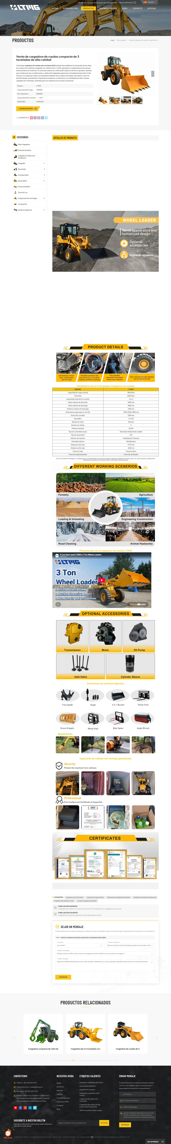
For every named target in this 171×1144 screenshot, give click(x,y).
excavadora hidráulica (88, 1086)
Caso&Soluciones (108, 8)
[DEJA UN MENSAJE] (162, 1141)
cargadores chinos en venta (74, 897)
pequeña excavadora (87, 1090)
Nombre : (60, 942)
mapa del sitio (57, 1137)
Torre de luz (22, 192)
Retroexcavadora (24, 150)
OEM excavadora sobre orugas (91, 1110)
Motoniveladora (24, 187)
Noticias (152, 8)
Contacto (137, 8)
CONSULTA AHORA (26, 109)
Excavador (22, 169)
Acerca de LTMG (70, 8)
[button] (152, 74)
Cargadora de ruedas (122, 386)
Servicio (60, 1094)
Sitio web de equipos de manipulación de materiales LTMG (97, 3)
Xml (78, 1137)
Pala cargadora (121, 40)
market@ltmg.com (36, 1087)
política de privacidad (69, 1137)
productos (88, 8)
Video (124, 8)
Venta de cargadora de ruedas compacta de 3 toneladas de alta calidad (83, 937)
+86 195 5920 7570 (30, 1083)
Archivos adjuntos (25, 210)
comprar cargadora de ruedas (86, 901)
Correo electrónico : (114, 942)
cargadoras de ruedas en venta (64, 901)
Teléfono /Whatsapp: (63, 950)
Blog (58, 1109)
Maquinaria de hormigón (27, 198)
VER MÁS (41, 1051)
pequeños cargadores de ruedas (91, 1082)
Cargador (21, 163)
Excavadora (22, 181)
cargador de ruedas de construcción (144, 897)
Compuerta (22, 204)
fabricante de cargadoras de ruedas (118, 897)
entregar (104, 1123)
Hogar (54, 8)
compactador (23, 175)
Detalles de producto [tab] (65, 137)
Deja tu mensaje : (62, 959)
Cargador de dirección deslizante (26, 157)
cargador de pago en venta (95, 897)
